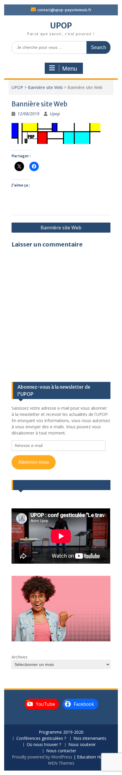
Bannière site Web (45, 87)
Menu (69, 68)
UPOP (61, 25)
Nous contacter (61, 751)
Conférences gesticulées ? (41, 738)
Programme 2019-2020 (61, 732)
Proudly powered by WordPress (42, 757)
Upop (55, 113)
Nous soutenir (82, 745)
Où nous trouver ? (44, 745)
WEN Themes (61, 763)
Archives (20, 657)
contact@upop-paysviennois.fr (64, 10)
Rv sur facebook (35, 485)
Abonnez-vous (33, 462)
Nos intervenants (89, 738)
